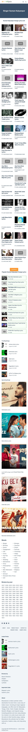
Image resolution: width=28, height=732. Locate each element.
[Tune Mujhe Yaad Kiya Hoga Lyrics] (7, 235)
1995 (10, 595)
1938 (21, 613)
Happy (16, 553)
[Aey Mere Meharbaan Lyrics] (7, 161)
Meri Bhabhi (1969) (20, 154)
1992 (21, 595)
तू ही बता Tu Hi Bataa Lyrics (15, 373)
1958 (13, 607)
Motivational (6, 561)
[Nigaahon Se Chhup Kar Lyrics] (7, 27)
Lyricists (4, 682)
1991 (3, 597)
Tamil (11, 709)
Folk (4, 551)
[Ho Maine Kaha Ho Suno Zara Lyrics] (7, 252)
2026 (6, 585)
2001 (10, 593)
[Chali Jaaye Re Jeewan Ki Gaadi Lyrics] (20, 95)
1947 (10, 611)
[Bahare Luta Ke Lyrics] (20, 112)
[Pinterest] (8, 623)
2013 (10, 589)
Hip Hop (5, 555)
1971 (10, 603)
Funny (4, 553)
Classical (16, 545)
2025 (10, 585)
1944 (21, 611)
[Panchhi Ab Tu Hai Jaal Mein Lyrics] (20, 178)
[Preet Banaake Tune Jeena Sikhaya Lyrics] (7, 78)
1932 (21, 615)
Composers (5, 680)
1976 (13, 601)
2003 (3, 593)
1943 (3, 613)
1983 (10, 599)
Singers (4, 678)
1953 (10, 609)
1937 (3, 615)
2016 (21, 587)
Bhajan (5, 543)
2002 (6, 593)
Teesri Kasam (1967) (7, 88)
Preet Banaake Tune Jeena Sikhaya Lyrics (6, 84)
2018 (13, 587)
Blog (8, 628)
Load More (14, 269)
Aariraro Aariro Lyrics (14, 344)
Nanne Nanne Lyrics (6, 440)
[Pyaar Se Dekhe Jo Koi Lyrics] (7, 128)
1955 (3, 609)
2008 (6, 591)
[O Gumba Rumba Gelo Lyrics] (7, 202)
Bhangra (16, 543)
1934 (13, 615)
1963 (17, 605)
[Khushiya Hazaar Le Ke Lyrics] (20, 220)
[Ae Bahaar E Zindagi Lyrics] (7, 95)
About (4, 628)
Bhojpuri (9, 711)
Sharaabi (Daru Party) (9, 576)
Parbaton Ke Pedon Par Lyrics (16, 312)
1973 (3, 603)
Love (15, 557)
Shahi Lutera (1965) (21, 212)
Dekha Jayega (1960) (8, 53)
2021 (3, 587)
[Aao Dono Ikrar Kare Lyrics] (20, 161)
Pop (4, 567)
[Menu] (23, 1)
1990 (6, 597)
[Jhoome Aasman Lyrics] (7, 43)
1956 (21, 607)
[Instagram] (6, 623)
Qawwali (16, 567)
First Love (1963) (20, 53)
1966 (6, 605)
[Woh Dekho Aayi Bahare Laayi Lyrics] (20, 43)
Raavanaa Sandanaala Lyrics (8, 535)
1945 (17, 611)
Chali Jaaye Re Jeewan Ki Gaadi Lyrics (20, 101)
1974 (21, 601)
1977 (10, 601)
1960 (6, 607)
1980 (21, 599)
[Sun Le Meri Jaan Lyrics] (7, 61)
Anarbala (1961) (20, 121)
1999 (17, 593)
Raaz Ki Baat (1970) (7, 121)
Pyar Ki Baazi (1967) (7, 154)
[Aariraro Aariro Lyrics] (4, 345)
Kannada (21, 709)
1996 (6, 595)
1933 (17, 615)
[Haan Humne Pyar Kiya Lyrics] (20, 252)
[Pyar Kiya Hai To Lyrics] (7, 145)
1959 (10, 607)
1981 (17, 599)
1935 (10, 615)
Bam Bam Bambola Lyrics (15, 277)
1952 (13, 609)
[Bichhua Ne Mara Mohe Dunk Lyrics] (20, 78)
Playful (16, 565)
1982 (13, 599)
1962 (21, 605)
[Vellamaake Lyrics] (14, 394)
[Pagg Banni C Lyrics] (4, 367)
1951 (17, 609)
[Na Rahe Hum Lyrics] (20, 27)
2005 (17, 591)
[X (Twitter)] (4, 623)
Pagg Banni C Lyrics (14, 366)
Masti (15, 559)
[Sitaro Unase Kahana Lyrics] (20, 235)
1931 (3, 617)
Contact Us (23, 628)
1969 (17, 603)
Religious (16, 569)
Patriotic (16, 563)
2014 (6, 589)
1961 (3, 607)
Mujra (16, 561)
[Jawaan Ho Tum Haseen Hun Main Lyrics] (20, 202)
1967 (3, 605)
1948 (6, 611)
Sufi (4, 578)
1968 (21, 603)
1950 (21, 609)
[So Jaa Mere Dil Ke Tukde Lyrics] (7, 112)
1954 (6, 609)
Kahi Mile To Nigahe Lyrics (15, 294)
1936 (6, 615)
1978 (6, 601)
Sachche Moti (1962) (8, 171)
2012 (13, 589)
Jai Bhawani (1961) (20, 245)
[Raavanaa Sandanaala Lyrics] (14, 520)
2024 (13, 585)
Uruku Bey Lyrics (6, 504)
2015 (3, 589)
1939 (17, 613)
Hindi (7, 709)
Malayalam (22, 707)
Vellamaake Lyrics (6, 409)
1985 (3, 599)
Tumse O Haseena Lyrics (14, 300)
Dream (16, 547)
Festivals (16, 549)
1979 (3, 601)
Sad (15, 571)
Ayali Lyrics (11, 358)
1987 (17, 597)
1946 (13, 611)
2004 (21, 591)
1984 (6, 599)
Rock (4, 571)
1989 (10, 597)
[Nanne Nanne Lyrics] (14, 425)
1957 (17, 607)
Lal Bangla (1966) (20, 228)
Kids (4, 557)
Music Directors (6, 676)
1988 (13, 597)
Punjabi (16, 709)
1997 (3, 595)
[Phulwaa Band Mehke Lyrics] (20, 128)
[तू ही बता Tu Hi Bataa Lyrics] (4, 374)
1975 (17, 601)
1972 (6, 603)
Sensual (5, 574)
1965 (10, 605)
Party (4, 563)
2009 (3, 591)
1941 (10, 613)
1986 (21, 597)
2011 (17, 589)
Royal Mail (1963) (20, 105)
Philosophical (6, 565)
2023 (17, 585)
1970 (13, 603)
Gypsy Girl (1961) (7, 261)
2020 (6, 587)
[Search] (25, 1)
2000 (14, 593)
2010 (21, 589)
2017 (17, 587)
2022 (21, 585)
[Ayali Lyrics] (4, 360)
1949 (3, 611)
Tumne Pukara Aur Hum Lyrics (16, 318)
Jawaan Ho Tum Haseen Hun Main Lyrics (20, 208)
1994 (13, 595)
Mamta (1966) (19, 36)
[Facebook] (2, 623)
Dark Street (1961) (7, 138)
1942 (6, 613)
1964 (13, 605)
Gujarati (17, 711)
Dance (5, 547)
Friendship (17, 551)
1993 (17, 595)
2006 (14, 591)
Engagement (6, 549)
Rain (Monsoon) (7, 569)
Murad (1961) (6, 36)
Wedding (5, 559)
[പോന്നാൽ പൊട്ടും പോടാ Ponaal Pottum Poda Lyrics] (14, 456)
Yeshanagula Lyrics (13, 660)
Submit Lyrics (23, 630)
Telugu (4, 709)
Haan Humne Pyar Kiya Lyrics (16, 282)
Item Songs (17, 555)
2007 (10, 591)
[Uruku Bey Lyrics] (14, 489)
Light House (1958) (7, 212)
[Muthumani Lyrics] (4, 352)
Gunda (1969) (19, 261)
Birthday (5, 545)
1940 (13, 613)
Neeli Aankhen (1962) (21, 187)
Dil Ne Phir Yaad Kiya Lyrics (15, 330)
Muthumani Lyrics (13, 351)
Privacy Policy (15, 628)
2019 (10, 587)
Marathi (4, 711)
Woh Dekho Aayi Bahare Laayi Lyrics (20, 49)
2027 (3, 585)
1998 (21, 593)
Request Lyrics (14, 630)
